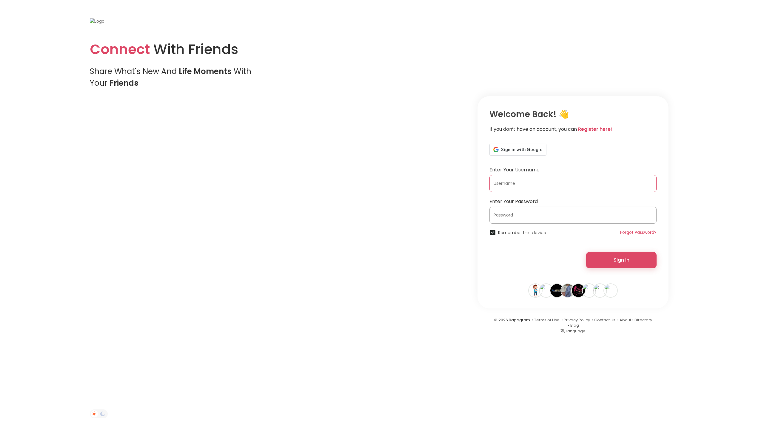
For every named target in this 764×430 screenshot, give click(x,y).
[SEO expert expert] (610, 290)
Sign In (621, 260)
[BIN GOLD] (556, 290)
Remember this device (522, 233)
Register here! (595, 129)
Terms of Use (547, 320)
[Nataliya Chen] (535, 290)
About (625, 320)
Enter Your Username (514, 169)
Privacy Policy (577, 320)
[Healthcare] (599, 290)
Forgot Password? (638, 232)
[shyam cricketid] (589, 290)
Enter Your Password (513, 201)
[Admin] (567, 290)
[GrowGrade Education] (546, 290)
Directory (643, 320)
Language (575, 331)
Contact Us (604, 320)
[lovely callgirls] (578, 290)
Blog (574, 325)
